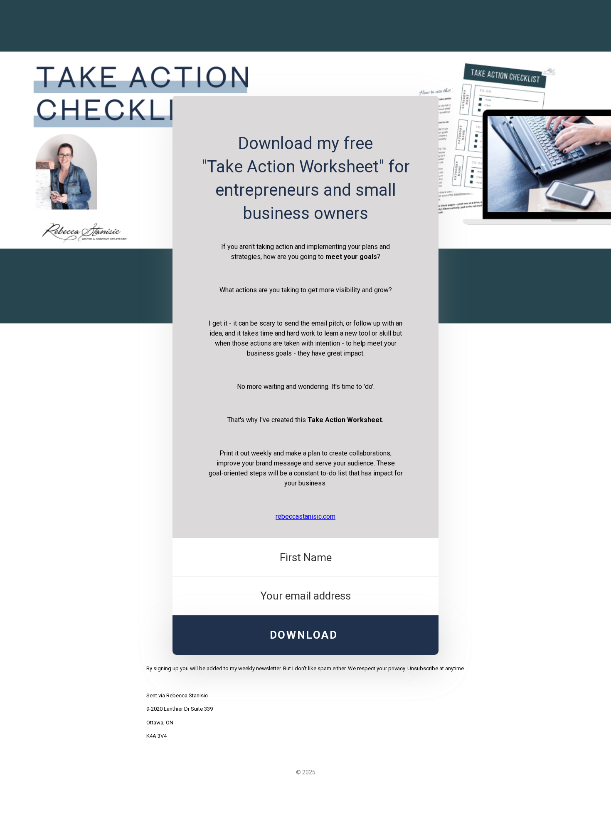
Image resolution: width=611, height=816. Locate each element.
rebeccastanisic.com (305, 516)
